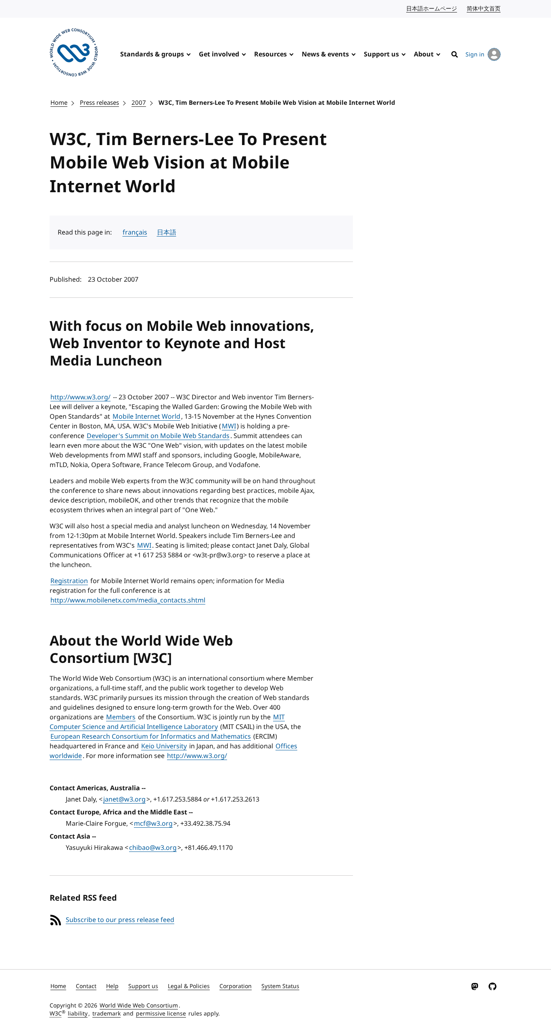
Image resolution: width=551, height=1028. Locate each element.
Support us (381, 54)
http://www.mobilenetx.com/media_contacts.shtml (127, 600)
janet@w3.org (124, 799)
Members (121, 717)
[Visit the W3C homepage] (74, 53)
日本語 (166, 232)
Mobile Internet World (146, 417)
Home (58, 102)
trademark (106, 1013)
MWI (229, 426)
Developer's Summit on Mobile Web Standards (158, 436)
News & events (325, 54)
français (135, 232)
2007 (138, 102)
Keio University (164, 746)
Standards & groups (152, 54)
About (424, 54)
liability (78, 1013)
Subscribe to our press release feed (120, 920)
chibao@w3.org (153, 848)
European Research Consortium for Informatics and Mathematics (150, 736)
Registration (69, 581)
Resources (270, 54)
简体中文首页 (484, 8)
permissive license (161, 1013)
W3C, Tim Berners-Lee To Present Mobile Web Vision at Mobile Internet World (277, 102)
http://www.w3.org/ (80, 397)
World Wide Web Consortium (139, 1005)
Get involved (219, 54)
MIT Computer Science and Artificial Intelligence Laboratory (167, 722)
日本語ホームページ (432, 8)
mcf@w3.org (153, 824)
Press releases (99, 102)
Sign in (474, 54)
